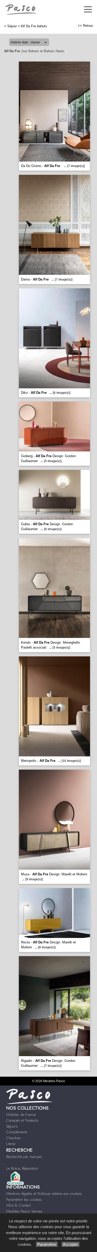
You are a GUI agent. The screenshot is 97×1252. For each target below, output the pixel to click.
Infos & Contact (18, 1205)
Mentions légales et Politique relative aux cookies (44, 1193)
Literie (10, 1144)
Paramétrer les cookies (24, 1199)
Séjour (12, 26)
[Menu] (88, 9)
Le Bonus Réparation (22, 1168)
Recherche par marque (23, 1157)
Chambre (13, 1138)
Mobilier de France (21, 1114)
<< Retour (85, 26)
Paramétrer (46, 1244)
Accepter (70, 1244)
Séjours (12, 1126)
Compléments (16, 1132)
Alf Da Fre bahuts (34, 26)
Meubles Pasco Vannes (24, 1211)
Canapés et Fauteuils (22, 1120)
